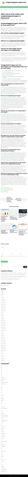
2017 (1, 370)
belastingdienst (8, 187)
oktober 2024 (3, 327)
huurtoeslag (3, 406)
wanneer (2, 456)
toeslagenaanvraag (4, 441)
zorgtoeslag (8, 190)
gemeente (2, 400)
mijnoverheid (3, 421)
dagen (2, 387)
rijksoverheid (3, 434)
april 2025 (2, 317)
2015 (1, 367)
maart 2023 (2, 358)
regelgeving (3, 433)
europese (2, 395)
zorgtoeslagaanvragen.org (16, 2)
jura (1, 410)
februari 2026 (3, 300)
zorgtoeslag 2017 (3, 471)
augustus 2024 (3, 330)
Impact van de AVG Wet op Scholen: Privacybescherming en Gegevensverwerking (13, 276)
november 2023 (3, 345)
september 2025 (3, 309)
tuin (1, 443)
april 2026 (2, 297)
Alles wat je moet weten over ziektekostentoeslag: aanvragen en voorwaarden (23, 233)
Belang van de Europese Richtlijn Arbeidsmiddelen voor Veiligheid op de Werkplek (14, 273)
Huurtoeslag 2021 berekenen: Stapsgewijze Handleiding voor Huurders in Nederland (4, 219)
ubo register (3, 444)
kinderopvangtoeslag (4, 415)
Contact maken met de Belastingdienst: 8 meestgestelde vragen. (23, 216)
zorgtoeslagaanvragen (4, 191)
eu (1, 393)
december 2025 (3, 304)
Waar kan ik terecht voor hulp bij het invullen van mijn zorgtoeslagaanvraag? (14, 81)
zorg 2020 (2, 466)
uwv (1, 448)
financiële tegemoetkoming (5, 188)
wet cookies (3, 461)
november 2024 (3, 325)
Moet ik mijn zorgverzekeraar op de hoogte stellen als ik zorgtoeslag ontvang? (14, 80)
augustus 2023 (3, 350)
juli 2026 (2, 292)
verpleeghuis (3, 451)
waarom (2, 454)
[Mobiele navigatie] (14, 7)
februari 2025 (3, 320)
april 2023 (2, 356)
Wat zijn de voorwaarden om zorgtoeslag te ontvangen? (11, 73)
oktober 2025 (3, 307)
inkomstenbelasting (4, 408)
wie (1, 462)
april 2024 (2, 337)
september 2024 (3, 328)
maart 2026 (2, 299)
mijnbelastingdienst (4, 420)
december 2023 (3, 343)
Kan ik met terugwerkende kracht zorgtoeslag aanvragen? (11, 78)
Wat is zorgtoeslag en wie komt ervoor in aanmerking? (11, 70)
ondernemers (3, 426)
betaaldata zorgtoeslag (4, 382)
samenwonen (3, 436)
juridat (2, 411)
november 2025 (3, 305)
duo (1, 392)
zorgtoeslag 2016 (3, 469)
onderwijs (2, 428)
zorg (1, 464)
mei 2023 (2, 355)
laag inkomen (11, 188)
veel (1, 449)
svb (1, 439)
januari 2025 (3, 322)
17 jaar (2, 365)
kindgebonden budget (4, 416)
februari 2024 (3, 340)
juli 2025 (2, 312)
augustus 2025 (3, 310)
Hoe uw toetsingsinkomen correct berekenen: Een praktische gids (13, 218)
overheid (12, 189)
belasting (2, 377)
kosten (2, 418)
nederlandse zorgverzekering (5, 189)
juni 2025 (2, 314)
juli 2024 (2, 332)
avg (1, 375)
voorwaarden (3, 190)
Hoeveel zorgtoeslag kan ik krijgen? (7, 74)
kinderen (2, 413)
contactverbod (3, 383)
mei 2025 (2, 315)
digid (1, 388)
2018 (1, 372)
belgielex (2, 380)
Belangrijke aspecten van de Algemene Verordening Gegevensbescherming (12, 274)
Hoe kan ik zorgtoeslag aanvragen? (7, 71)
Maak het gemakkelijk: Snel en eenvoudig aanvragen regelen (14, 231)
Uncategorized (3, 12)
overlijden (2, 431)
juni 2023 (2, 353)
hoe (1, 403)
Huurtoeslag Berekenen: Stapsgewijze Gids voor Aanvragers (4, 232)
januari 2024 (3, 342)
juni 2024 (2, 333)
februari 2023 (3, 360)
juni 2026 (2, 294)
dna (1, 390)
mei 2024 (2, 335)
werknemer (2, 459)
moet (2, 423)
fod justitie (2, 398)
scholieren (2, 438)
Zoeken (2, 265)
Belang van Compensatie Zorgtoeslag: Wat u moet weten (10, 279)
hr (1, 405)
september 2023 (3, 348)
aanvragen (3, 187)
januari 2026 (3, 302)
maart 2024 (2, 338)
